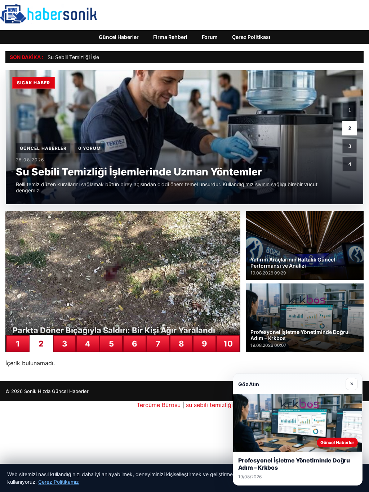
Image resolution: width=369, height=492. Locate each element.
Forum (210, 37)
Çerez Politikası (251, 37)
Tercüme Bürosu (159, 404)
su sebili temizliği (209, 404)
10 (228, 343)
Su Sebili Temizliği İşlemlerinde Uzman (92, 57)
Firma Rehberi (170, 37)
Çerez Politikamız (58, 482)
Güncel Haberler (119, 37)
